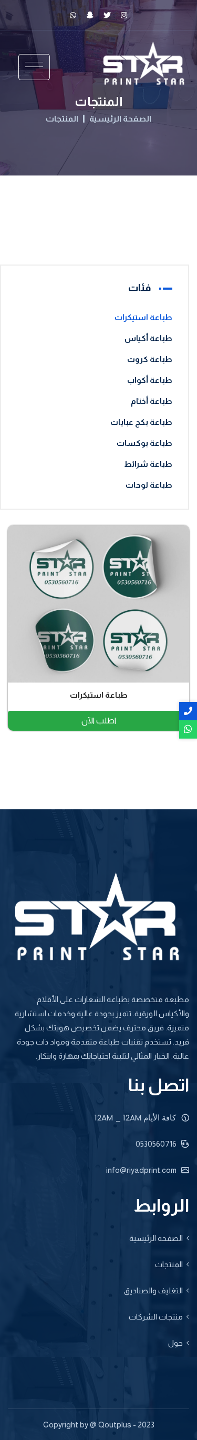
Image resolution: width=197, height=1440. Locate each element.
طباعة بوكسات (144, 442)
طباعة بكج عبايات (141, 421)
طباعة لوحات (149, 484)
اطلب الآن (98, 720)
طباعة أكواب (149, 380)
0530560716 (157, 1143)
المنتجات (62, 119)
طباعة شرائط (148, 463)
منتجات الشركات (156, 1316)
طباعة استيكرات (143, 317)
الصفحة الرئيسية (120, 119)
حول (175, 1342)
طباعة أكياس (148, 338)
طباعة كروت (149, 359)
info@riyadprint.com (142, 1170)
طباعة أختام (151, 401)
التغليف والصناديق (153, 1290)
